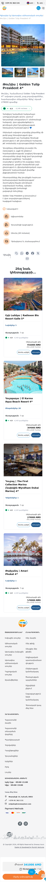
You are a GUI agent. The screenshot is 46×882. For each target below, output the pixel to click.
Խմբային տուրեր (13, 638)
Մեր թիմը (30, 643)
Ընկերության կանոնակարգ (32, 670)
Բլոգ (7, 767)
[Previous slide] (6, 72)
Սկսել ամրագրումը (23, 877)
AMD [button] (41, 3)
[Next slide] (40, 72)
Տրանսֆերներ (11, 680)
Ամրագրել (36, 352)
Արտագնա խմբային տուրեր (14, 653)
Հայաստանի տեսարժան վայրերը (11, 731)
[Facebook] (32, 253)
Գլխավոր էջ (5, 15)
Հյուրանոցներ (11, 756)
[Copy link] (16, 253)
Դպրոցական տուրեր (11, 672)
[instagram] (26, 824)
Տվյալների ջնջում (30, 686)
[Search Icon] (38, 8)
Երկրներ (9, 761)
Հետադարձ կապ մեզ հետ (33, 706)
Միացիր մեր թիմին (31, 650)
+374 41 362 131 (12, 3)
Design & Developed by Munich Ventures (29, 847)
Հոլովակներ (10, 745)
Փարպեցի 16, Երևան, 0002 (21, 797)
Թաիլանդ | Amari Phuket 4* (16, 572)
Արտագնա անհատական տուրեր (27, 15)
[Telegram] (27, 253)
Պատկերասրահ (12, 740)
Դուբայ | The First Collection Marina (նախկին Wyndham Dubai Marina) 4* (22, 486)
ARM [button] (31, 3)
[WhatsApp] (22, 253)
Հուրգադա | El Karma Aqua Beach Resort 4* (19, 400)
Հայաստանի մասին (11, 721)
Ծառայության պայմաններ (32, 678)
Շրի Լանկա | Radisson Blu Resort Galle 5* (22, 317)
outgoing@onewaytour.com (20, 804)
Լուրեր (8, 772)
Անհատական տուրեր (11, 644)
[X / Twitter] (38, 253)
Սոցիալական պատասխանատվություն (34, 660)
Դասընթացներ (12, 750)
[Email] (27, 258)
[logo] (4, 8)
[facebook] (20, 824)
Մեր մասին (31, 638)
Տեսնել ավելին (24, 352)
